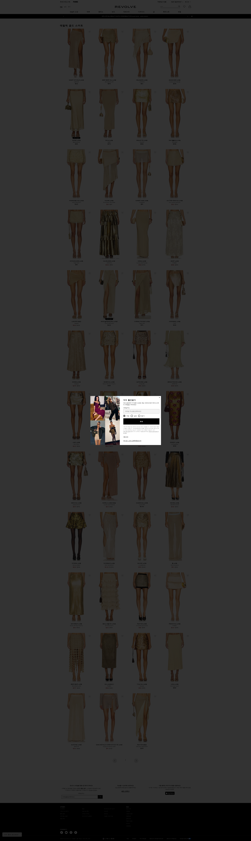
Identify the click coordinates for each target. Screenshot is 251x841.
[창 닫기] (159, 397)
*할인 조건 (125, 436)
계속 (141, 421)
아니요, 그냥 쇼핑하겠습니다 (132, 441)
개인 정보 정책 (126, 431)
